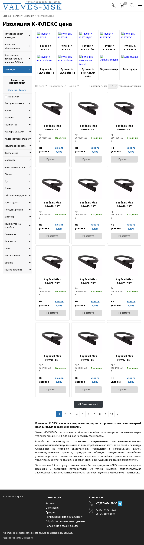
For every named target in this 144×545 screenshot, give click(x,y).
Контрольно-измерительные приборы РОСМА (14, 58)
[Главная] (32, 5)
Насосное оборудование (12, 46)
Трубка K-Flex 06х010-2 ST (124, 127)
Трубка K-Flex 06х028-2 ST (52, 358)
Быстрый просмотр (52, 109)
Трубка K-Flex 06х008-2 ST (88, 127)
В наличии (13, 97)
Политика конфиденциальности (64, 516)
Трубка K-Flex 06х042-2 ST (124, 358)
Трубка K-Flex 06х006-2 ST (52, 127)
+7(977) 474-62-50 (106, 503)
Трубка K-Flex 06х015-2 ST (88, 204)
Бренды (50, 512)
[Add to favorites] (63, 98)
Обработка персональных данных (65, 521)
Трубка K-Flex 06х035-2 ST (88, 358)
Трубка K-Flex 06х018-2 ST (124, 204)
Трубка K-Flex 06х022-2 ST (88, 281)
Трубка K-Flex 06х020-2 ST (52, 281)
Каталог (50, 503)
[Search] (132, 5)
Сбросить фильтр (17, 90)
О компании (52, 507)
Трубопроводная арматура (14, 35)
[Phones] (114, 5)
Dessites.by (27, 538)
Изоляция (10, 69)
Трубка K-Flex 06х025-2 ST (124, 281)
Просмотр (52, 159)
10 (111, 414)
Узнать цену (59, 149)
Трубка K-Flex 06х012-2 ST (52, 204)
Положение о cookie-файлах (62, 526)
